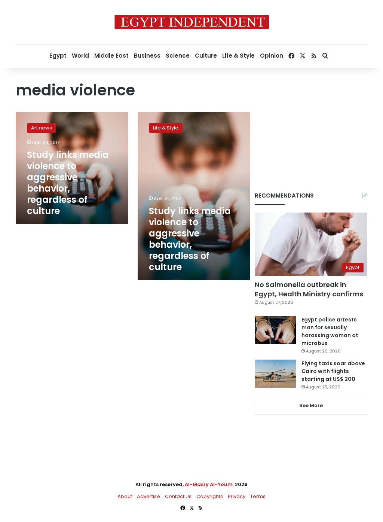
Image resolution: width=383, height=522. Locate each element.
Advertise (148, 496)
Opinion (271, 55)
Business (147, 55)
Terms (258, 496)
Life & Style (238, 55)
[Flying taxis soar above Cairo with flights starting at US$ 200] (275, 374)
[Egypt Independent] (191, 22)
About (124, 496)
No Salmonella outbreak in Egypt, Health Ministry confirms (309, 289)
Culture (206, 55)
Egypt (58, 55)
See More (311, 405)
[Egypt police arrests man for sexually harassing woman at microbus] (275, 330)
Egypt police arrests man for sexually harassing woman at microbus (329, 331)
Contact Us (178, 496)
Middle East (111, 55)
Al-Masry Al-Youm (209, 484)
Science (178, 55)
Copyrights (209, 496)
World (80, 55)
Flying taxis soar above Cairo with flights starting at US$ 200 (333, 371)
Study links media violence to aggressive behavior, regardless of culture (68, 183)
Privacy (236, 496)
